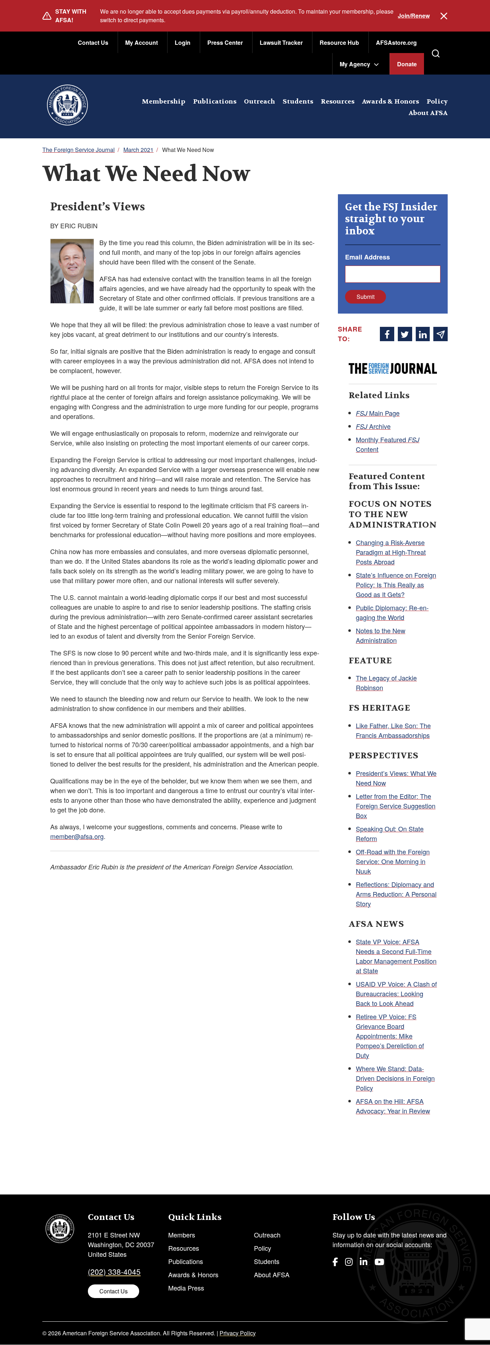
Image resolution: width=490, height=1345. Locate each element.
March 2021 (138, 150)
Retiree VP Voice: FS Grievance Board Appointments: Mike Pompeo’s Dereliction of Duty (390, 1036)
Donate (407, 64)
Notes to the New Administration (380, 635)
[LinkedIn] (363, 1261)
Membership (163, 101)
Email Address (367, 257)
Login (182, 42)
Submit (365, 296)
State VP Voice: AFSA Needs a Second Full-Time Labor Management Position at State (396, 956)
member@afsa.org (77, 836)
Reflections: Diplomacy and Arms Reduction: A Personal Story (396, 893)
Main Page (378, 413)
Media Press (186, 1287)
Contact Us (93, 42)
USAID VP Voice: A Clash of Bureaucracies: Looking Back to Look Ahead (396, 993)
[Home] (67, 106)
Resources (337, 101)
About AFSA (428, 113)
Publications (214, 101)
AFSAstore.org (396, 42)
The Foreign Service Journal (78, 150)
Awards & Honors (390, 101)
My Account (141, 42)
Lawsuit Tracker (281, 42)
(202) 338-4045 (114, 1271)
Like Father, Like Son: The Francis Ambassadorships (393, 730)
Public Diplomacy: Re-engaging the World (392, 612)
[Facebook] (335, 1261)
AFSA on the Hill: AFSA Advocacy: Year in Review (393, 1105)
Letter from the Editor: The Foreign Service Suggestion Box (395, 805)
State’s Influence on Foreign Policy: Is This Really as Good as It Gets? (396, 584)
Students (298, 101)
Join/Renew (414, 15)
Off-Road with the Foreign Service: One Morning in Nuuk (393, 861)
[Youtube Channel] (379, 1261)
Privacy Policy (238, 1333)
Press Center (225, 42)
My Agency (355, 64)
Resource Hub (339, 42)
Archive (373, 426)
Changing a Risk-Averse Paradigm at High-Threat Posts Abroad (391, 552)
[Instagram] (349, 1261)
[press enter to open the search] (435, 53)
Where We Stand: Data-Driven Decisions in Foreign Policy (395, 1078)
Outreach (259, 101)
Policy (437, 101)
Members (181, 1234)
